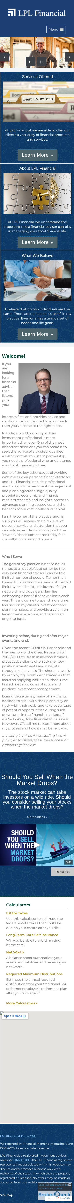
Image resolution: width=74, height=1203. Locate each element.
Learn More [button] (35, 155)
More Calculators (22, 1003)
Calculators (18, 904)
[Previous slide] (4, 57)
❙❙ (41, 61)
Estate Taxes (17, 913)
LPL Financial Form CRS (18, 1136)
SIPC (26, 1160)
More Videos (37, 816)
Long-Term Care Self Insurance (32, 935)
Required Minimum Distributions (34, 974)
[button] (56, 29)
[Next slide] (69, 57)
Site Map (6, 1195)
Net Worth (15, 952)
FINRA (17, 1160)
